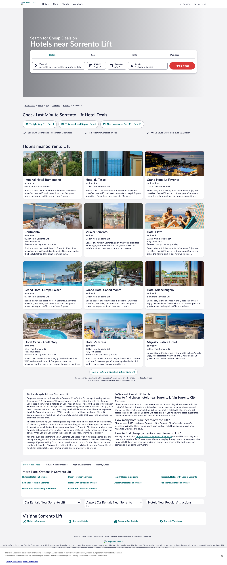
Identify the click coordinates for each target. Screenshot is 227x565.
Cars (55, 4)
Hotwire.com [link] (30, 105)
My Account (200, 4)
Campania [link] (56, 105)
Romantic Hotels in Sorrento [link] (35, 483)
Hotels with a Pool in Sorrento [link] (82, 483)
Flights (65, 4)
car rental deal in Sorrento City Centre (154, 437)
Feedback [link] (147, 536)
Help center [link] (98, 536)
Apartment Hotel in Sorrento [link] (128, 483)
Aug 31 (97, 67)
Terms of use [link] (87, 536)
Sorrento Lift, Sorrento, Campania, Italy (60, 67)
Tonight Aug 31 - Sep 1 (41, 124)
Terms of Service (30, 562)
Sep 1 (117, 67)
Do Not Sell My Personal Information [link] (126, 536)
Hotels (45, 4)
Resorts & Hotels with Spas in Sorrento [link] (179, 477)
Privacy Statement (14, 562)
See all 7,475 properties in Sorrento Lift (113, 372)
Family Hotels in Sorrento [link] (126, 477)
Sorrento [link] (66, 105)
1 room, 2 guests (144, 67)
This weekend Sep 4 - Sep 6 (80, 124)
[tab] (52, 55)
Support (187, 4)
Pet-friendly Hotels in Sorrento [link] (175, 483)
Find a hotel (182, 66)
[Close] (222, 556)
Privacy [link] (77, 536)
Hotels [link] (40, 105)
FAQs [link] (107, 536)
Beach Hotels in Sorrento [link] (80, 477)
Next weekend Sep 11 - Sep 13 (124, 124)
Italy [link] (47, 105)
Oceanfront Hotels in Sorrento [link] (82, 489)
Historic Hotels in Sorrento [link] (35, 477)
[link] (45, 522)
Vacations (78, 4)
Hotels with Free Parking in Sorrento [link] (39, 489)
